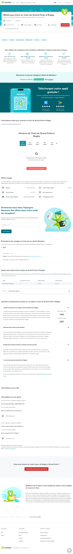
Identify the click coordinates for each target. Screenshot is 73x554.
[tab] (8, 21)
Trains (17, 2)
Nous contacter (44, 532)
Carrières (21, 541)
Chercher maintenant (10, 448)
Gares (44, 40)
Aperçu (12, 40)
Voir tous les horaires (36, 168)
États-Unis (12, 516)
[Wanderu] (6, 2)
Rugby (26, 516)
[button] (55, 2)
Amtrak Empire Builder (35, 256)
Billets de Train (4, 516)
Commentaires (20, 40)
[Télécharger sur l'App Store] (46, 102)
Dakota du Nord (19, 516)
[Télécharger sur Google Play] (60, 102)
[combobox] (9, 25)
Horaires (4, 40)
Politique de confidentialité (47, 541)
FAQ (37, 40)
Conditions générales (45, 538)
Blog (34, 2)
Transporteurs (28, 40)
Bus (14, 2)
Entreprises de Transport (25, 2)
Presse (20, 538)
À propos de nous (23, 532)
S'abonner (6, 231)
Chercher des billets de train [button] (36, 469)
